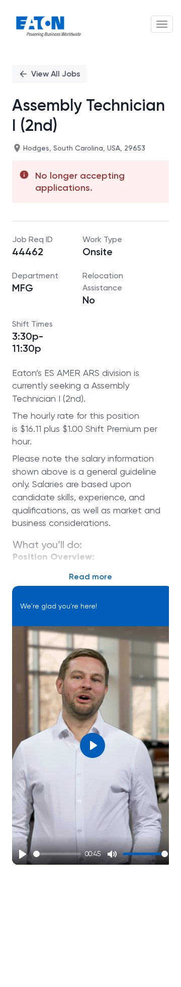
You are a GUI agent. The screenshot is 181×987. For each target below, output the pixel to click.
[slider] (57, 854)
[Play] (23, 854)
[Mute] (112, 854)
